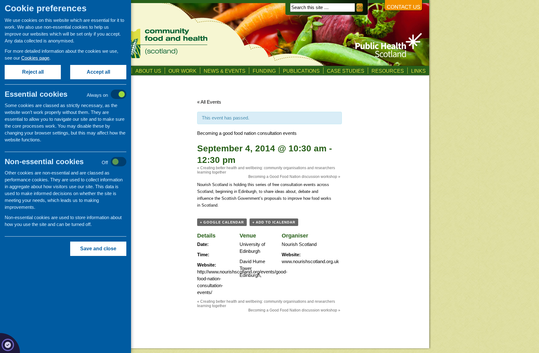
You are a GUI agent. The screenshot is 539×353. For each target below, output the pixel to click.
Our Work (182, 71)
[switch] (72, 95)
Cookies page (35, 58)
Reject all (33, 72)
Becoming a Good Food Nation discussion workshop (294, 176)
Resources (387, 71)
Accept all (98, 72)
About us (148, 71)
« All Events (209, 102)
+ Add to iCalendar (273, 222)
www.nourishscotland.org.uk (310, 261)
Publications (301, 71)
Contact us (403, 7)
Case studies (345, 71)
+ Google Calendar (222, 222)
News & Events (224, 71)
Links (418, 71)
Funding (264, 71)
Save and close (98, 248)
